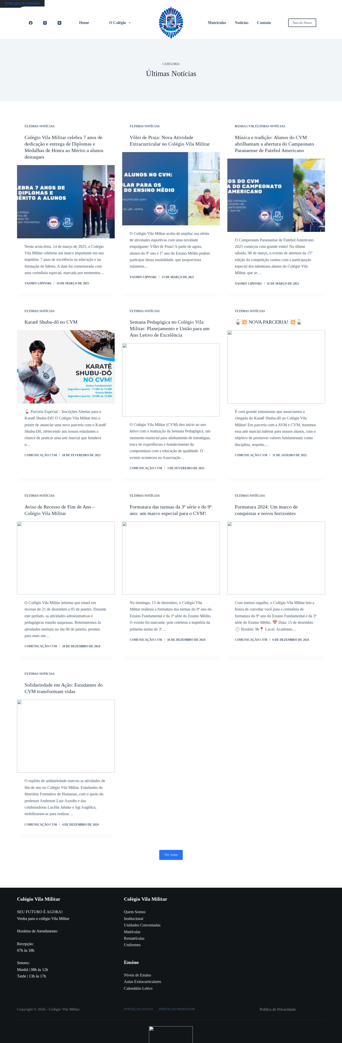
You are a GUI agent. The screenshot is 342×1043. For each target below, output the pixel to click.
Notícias (241, 23)
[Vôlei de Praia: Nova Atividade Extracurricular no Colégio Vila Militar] (171, 188)
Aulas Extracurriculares (142, 981)
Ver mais (171, 855)
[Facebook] (30, 23)
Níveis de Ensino (137, 975)
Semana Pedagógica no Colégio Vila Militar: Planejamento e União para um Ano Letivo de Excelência (170, 328)
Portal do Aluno (138, 1009)
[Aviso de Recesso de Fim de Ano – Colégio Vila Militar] (66, 558)
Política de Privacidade (278, 1009)
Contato (264, 23)
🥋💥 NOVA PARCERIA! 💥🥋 (268, 322)
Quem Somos (134, 912)
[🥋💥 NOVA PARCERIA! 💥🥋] (276, 366)
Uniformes (132, 945)
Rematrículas (134, 938)
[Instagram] (45, 23)
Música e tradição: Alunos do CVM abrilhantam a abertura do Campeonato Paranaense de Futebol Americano (274, 144)
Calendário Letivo (138, 988)
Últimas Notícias (40, 126)
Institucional (133, 918)
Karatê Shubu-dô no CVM (51, 322)
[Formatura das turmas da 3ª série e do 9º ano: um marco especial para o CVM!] (171, 558)
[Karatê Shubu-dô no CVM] (66, 366)
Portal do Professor (177, 1009)
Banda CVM (244, 126)
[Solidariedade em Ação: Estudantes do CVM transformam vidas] (66, 736)
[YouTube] (59, 23)
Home (84, 23)
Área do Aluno (302, 23)
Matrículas (217, 23)
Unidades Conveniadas (142, 925)
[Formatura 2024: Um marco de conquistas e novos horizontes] (276, 558)
